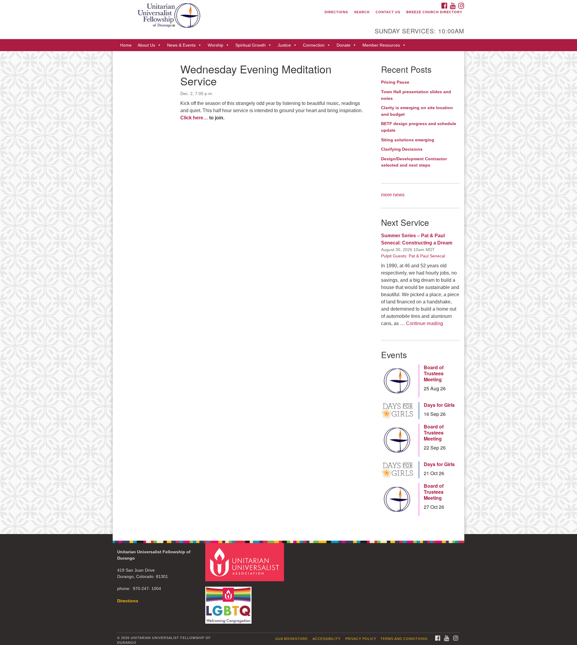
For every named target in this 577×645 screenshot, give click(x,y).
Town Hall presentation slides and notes (416, 95)
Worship (215, 45)
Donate (343, 45)
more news (393, 194)
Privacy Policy (360, 638)
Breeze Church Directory (434, 12)
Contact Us (388, 12)
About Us (146, 45)
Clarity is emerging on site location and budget (417, 111)
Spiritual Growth (250, 45)
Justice (284, 45)
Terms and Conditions (403, 638)
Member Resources (381, 45)
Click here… (194, 117)
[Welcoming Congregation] (229, 602)
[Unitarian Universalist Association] (245, 562)
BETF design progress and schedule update (418, 127)
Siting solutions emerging (407, 139)
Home (126, 45)
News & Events (181, 45)
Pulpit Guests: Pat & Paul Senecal (413, 255)
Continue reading (424, 323)
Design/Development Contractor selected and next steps (414, 162)
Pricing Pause (395, 82)
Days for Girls (439, 405)
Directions (336, 12)
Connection (314, 45)
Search (362, 12)
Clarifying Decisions (402, 149)
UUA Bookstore (291, 638)
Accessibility (326, 638)
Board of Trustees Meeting (434, 373)
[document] (288, 292)
